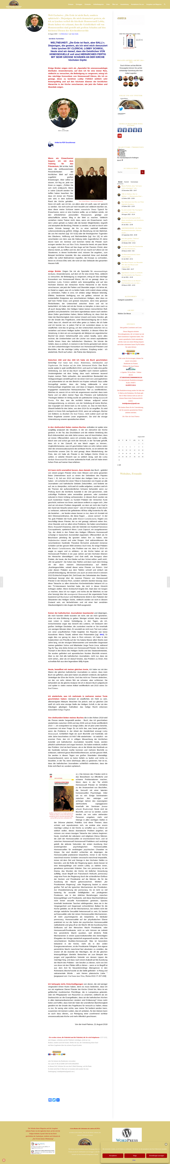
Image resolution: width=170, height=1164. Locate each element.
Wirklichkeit (64, 34)
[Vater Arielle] (125, 86)
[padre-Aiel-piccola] (34, 23)
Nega (135, 1155)
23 (142, 453)
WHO (102, 634)
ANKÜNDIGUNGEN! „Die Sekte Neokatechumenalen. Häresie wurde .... (132, 230)
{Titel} (133, 1160)
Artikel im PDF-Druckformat (65, 142)
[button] (166, 1144)
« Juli (119, 465)
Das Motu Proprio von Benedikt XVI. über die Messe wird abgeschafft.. (132, 265)
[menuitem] (71, 4)
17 (119, 453)
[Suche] (165, 4)
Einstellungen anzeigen (156, 1155)
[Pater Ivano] (120, 80)
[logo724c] (13, 4)
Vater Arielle (75, 34)
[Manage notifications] (3, 1160)
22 (139, 453)
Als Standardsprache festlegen (128, 157)
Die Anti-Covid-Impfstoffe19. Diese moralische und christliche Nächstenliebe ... (133, 220)
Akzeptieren (113, 1155)
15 (139, 450)
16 (142, 450)
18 (122, 453)
